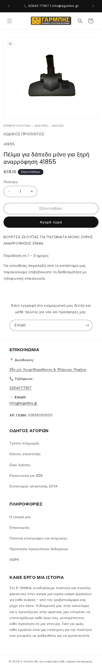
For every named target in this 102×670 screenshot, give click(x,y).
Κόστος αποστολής (25, 454)
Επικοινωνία (19, 527)
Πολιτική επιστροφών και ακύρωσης (38, 538)
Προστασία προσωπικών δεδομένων (38, 549)
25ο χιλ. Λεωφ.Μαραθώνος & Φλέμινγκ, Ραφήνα (47, 369)
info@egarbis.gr (23, 403)
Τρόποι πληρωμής (24, 443)
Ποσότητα (11, 182)
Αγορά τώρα (51, 222)
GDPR (14, 559)
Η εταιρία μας (20, 516)
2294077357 (20, 388)
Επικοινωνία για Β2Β (25, 475)
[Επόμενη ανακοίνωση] (93, 6)
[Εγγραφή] (87, 325)
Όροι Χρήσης (20, 464)
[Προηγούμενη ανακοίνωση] (9, 6)
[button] (9, 21)
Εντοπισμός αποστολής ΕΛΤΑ (33, 486)
